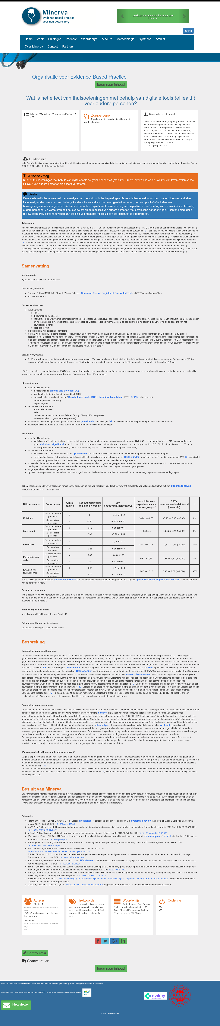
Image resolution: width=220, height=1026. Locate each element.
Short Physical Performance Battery (131, 910)
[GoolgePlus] (114, 941)
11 (185, 759)
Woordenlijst (89, 39)
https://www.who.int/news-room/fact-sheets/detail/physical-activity (59, 851)
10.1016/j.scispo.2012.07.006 (153, 832)
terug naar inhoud (111, 84)
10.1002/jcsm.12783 (65, 823)
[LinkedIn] (123, 941)
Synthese (145, 39)
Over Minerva (34, 46)
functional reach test (131, 907)
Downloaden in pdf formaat (162, 114)
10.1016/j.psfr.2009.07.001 (72, 857)
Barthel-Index (129, 904)
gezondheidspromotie (79, 907)
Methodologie (125, 39)
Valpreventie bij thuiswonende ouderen (84, 884)
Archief (160, 39)
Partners (68, 46)
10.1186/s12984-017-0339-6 (92, 875)
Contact (52, 46)
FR (190, 30)
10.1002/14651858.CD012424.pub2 (45, 845)
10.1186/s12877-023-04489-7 (42, 829)
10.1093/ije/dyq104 (58, 839)
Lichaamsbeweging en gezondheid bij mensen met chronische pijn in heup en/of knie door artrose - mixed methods (113, 878)
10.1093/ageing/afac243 (70, 863)
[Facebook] (98, 941)
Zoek (40, 39)
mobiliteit (99, 910)
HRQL (146, 907)
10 (80, 686)
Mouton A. (39, 904)
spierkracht (74, 913)
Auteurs (107, 39)
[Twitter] (105, 941)
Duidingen (54, 39)
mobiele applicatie (84, 910)
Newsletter (20, 1004)
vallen (85, 913)
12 (45, 765)
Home (29, 39)
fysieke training (97, 904)
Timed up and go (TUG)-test (127, 913)
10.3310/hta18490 (117, 869)
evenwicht (83, 904)
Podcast (71, 39)
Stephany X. (30, 920)
